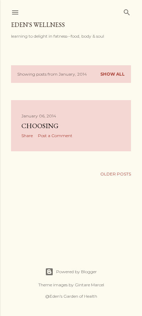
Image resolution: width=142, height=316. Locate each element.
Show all (112, 74)
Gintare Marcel (89, 284)
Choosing (40, 125)
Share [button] (27, 135)
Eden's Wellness (38, 25)
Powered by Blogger (76, 271)
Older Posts (115, 173)
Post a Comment (55, 135)
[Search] (127, 11)
